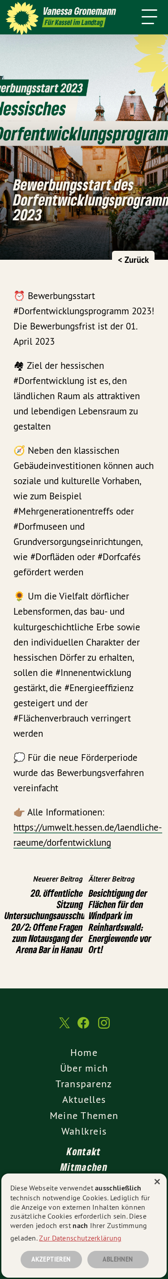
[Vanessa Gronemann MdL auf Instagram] (104, 1027)
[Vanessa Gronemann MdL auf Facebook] (83, 1027)
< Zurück (133, 260)
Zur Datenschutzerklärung (80, 1237)
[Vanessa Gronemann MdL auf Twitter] (63, 1027)
